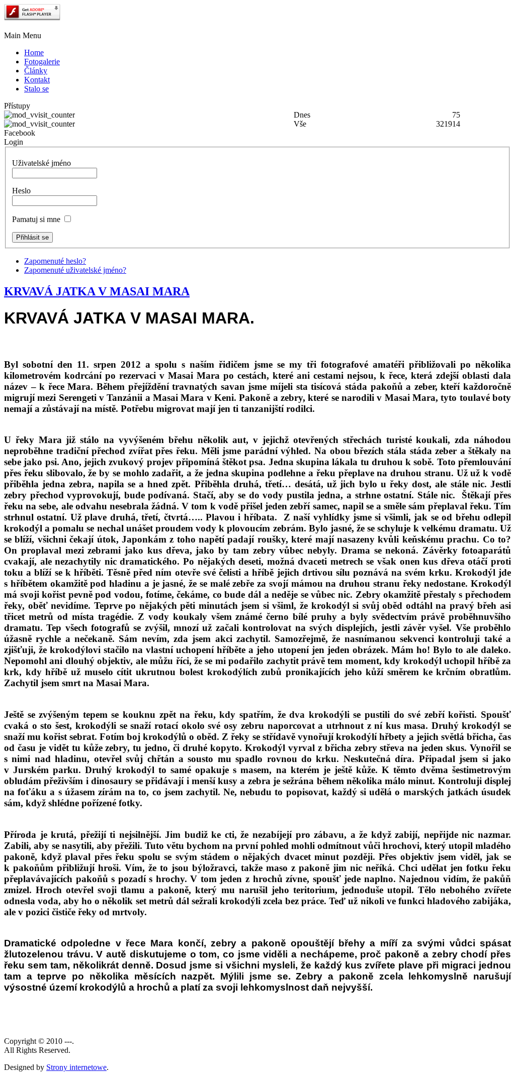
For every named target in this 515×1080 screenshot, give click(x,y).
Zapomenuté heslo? (55, 261)
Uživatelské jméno (41, 163)
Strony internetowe (76, 1067)
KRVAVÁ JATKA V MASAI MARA (97, 291)
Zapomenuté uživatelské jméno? (75, 270)
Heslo (21, 190)
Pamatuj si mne (36, 219)
